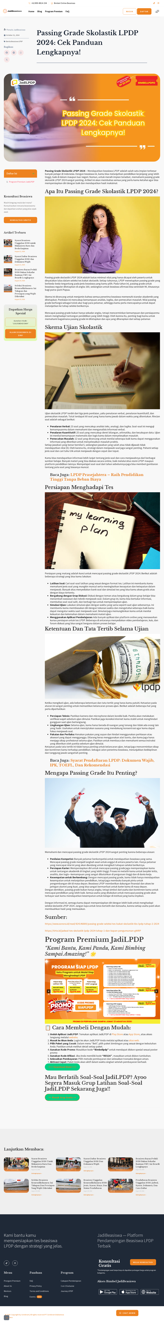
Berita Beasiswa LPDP (14, 41)
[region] (102, 991)
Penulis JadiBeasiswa (16, 29)
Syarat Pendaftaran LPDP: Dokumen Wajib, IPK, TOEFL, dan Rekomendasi (102, 762)
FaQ (67, 11)
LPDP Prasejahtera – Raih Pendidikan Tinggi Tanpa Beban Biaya (97, 477)
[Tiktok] (154, 3)
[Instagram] (158, 3)
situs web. (134, 1040)
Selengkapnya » (36, 1173)
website (73, 1037)
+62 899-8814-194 (39, 3)
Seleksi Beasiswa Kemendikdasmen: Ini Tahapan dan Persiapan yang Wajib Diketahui (25, 291)
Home (31, 11)
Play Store (117, 1034)
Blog (39, 11)
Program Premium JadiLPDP (21, 181)
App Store (134, 1034)
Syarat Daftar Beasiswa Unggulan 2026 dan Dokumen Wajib (26, 259)
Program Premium (54, 11)
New (39, 1297)
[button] (7, 52)
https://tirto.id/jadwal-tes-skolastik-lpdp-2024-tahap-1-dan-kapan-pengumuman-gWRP (93, 930)
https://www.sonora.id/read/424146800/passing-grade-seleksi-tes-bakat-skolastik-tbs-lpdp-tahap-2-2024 (102, 923)
